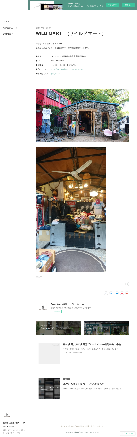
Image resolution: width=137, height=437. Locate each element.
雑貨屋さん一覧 (10, 27)
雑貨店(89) (39, 277)
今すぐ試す (112, 4)
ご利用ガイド (9, 33)
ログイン (128, 4)
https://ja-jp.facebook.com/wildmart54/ (67, 69)
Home (6, 21)
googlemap (55, 73)
